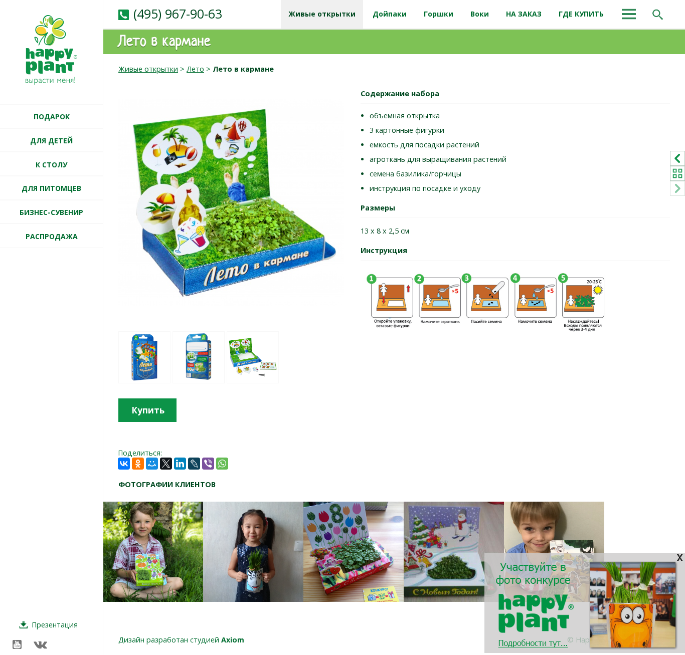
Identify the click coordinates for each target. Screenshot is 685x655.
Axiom (232, 639)
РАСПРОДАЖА (52, 236)
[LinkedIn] (180, 464)
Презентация (55, 624)
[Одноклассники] (138, 464)
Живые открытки (148, 69)
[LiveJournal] (194, 464)
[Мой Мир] (152, 464)
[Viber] (208, 464)
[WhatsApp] (222, 464)
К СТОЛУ (51, 164)
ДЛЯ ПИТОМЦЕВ (51, 188)
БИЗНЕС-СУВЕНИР (51, 212)
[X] (166, 464)
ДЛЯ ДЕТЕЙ (51, 140)
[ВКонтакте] (124, 464)
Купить (147, 410)
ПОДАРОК (52, 116)
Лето (195, 69)
